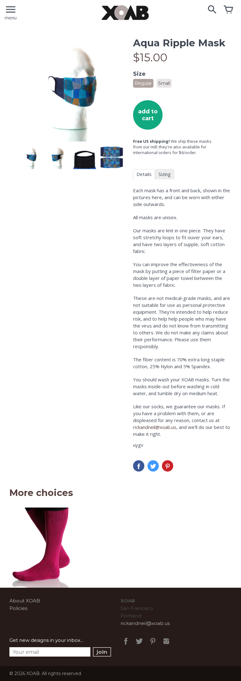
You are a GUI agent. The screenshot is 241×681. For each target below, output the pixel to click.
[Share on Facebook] (138, 466)
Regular (143, 83)
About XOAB (24, 601)
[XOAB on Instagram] (166, 645)
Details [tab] (144, 174)
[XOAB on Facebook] (125, 645)
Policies (18, 608)
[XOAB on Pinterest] (152, 645)
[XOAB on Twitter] (139, 645)
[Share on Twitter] (153, 466)
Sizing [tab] (164, 174)
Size (139, 73)
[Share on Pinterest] (167, 466)
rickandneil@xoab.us (154, 427)
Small (164, 83)
